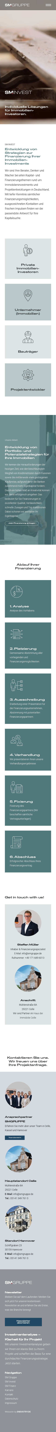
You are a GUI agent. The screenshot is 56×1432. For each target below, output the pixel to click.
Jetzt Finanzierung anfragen (21, 523)
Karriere (9, 1390)
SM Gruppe (11, 1377)
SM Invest (10, 1381)
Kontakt (9, 1394)
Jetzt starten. (13, 1363)
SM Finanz (10, 1385)
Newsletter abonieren (24, 1322)
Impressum (11, 1403)
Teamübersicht (14, 1137)
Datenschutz (11, 1398)
